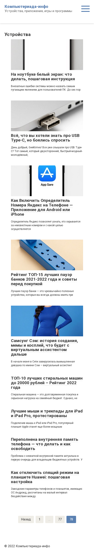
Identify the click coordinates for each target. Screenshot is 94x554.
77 (60, 519)
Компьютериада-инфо (26, 6)
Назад (26, 519)
